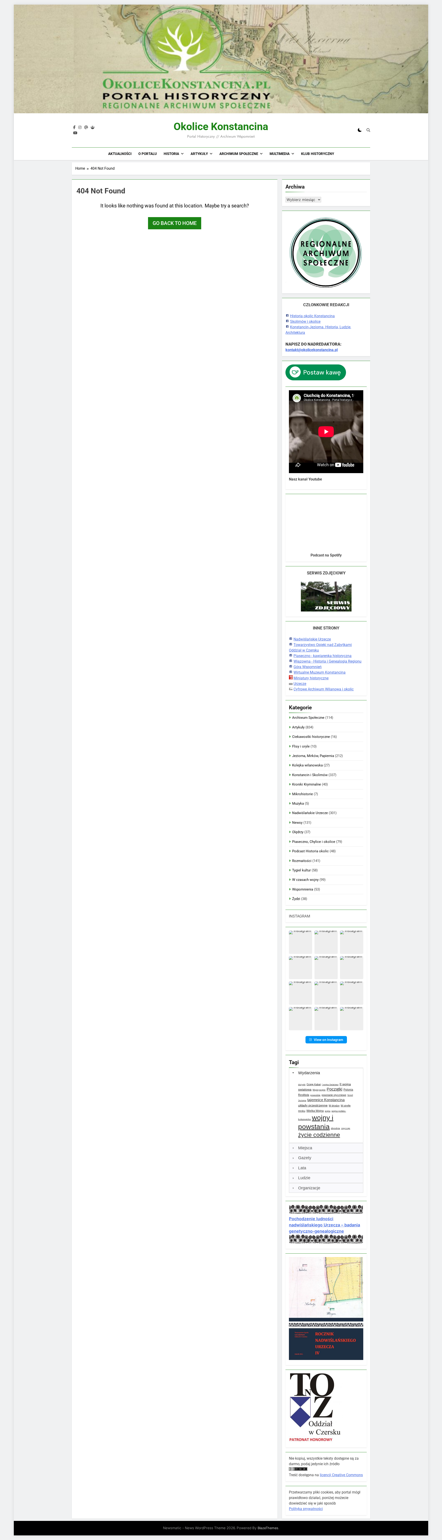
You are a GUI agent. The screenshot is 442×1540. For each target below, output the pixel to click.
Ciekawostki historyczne (311, 737)
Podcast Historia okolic (310, 851)
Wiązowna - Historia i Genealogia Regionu (327, 661)
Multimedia (280, 154)
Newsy (297, 823)
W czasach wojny (305, 880)
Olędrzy (297, 832)
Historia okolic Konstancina (312, 316)
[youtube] (75, 133)
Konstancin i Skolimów (310, 775)
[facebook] (74, 127)
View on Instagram (328, 1040)
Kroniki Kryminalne (306, 784)
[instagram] (80, 127)
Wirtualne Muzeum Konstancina (320, 672)
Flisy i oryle (301, 746)
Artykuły (199, 154)
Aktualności (119, 154)
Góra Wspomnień (308, 667)
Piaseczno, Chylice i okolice (313, 842)
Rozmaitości (301, 861)
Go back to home (175, 223)
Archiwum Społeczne (238, 154)
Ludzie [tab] (304, 1178)
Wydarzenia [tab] (309, 1073)
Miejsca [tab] (305, 1148)
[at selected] (86, 127)
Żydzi (296, 899)
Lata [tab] (302, 1168)
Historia (171, 154)
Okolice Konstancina (221, 126)
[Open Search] (368, 130)
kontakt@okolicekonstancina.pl (311, 350)
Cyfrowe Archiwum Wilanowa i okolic (324, 689)
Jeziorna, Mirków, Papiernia (313, 756)
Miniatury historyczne (311, 678)
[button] (300, 942)
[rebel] (92, 127)
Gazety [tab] (304, 1158)
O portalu (147, 154)
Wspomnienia (302, 889)
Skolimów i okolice (305, 321)
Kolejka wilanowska (307, 765)
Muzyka (298, 803)
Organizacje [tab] (309, 1188)
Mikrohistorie (302, 794)
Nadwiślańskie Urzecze (312, 639)
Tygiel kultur (301, 870)
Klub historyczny (317, 154)
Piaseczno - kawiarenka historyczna (323, 656)
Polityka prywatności (306, 1509)
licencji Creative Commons (341, 1475)
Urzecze (300, 683)
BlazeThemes (268, 1528)
